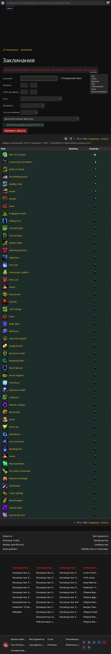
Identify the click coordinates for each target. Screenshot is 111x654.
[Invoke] (5, 191)
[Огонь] (99, 78)
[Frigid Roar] (5, 257)
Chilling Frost (15, 220)
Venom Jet (14, 426)
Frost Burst (14, 382)
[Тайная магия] (99, 86)
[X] (89, 642)
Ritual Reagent (16, 500)
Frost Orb (13, 265)
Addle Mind (14, 323)
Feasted (12, 301)
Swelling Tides (15, 184)
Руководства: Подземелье (46, 582)
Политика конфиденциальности (74, 644)
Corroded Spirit (16, 228)
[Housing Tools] (11, 540)
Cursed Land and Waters (20, 162)
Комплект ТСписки (22, 607)
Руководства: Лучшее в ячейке (70, 577)
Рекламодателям (74, 639)
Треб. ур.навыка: (11, 92)
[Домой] (6, 647)
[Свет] (99, 84)
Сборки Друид (91, 597)
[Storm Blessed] (5, 368)
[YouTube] (104, 642)
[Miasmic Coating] (5, 404)
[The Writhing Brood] (5, 176)
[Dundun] (5, 198)
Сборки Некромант (91, 602)
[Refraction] (5, 331)
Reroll (11, 419)
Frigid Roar (14, 257)
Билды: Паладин (91, 607)
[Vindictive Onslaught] (5, 478)
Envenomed (14, 294)
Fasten (12, 287)
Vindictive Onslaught (18, 478)
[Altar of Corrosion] (5, 154)
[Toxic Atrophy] (5, 235)
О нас (50, 639)
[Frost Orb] (5, 265)
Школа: (93, 72)
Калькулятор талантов (22, 602)
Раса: (5, 98)
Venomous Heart (17, 353)
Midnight (17, 612)
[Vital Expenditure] (5, 463)
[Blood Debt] (5, 412)
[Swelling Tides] (5, 184)
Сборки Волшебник (91, 616)
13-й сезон (89, 577)
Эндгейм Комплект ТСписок (91, 582)
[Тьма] (99, 89)
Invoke (12, 191)
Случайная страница (37, 644)
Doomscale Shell (17, 515)
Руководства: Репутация (46, 597)
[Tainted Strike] (5, 507)
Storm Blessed (16, 368)
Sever (11, 206)
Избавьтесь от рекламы (94, 549)
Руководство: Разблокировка (70, 572)
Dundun (12, 198)
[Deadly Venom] (5, 346)
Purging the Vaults (17, 213)
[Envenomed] (5, 294)
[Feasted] (5, 301)
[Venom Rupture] (5, 375)
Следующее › (94, 138)
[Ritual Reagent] (5, 500)
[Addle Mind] (5, 323)
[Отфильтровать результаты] (71, 138)
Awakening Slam (16, 360)
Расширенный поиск (72, 78)
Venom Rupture (16, 375)
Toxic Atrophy (15, 235)
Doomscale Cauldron (19, 272)
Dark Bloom (14, 434)
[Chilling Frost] (5, 220)
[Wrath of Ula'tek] (5, 169)
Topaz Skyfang (16, 493)
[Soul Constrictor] (5, 441)
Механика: (8, 105)
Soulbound (14, 397)
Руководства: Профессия (22, 592)
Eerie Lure (13, 279)
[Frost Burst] (5, 382)
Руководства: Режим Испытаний (46, 612)
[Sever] (5, 206)
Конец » (105, 138)
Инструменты (100, 536)
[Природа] (99, 81)
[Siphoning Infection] (5, 250)
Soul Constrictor (16, 441)
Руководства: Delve (22, 577)
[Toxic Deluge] (5, 309)
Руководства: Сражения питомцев (46, 602)
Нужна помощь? (19, 639)
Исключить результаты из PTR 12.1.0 (25, 124)
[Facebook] (99, 642)
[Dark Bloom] (5, 434)
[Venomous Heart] (5, 353)
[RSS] (84, 647)
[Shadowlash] (5, 485)
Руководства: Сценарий (46, 607)
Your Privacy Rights (19, 644)
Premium (52, 644)
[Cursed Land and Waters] (5, 162)
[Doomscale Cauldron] (5, 272)
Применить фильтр (15, 130)
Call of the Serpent (17, 338)
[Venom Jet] (5, 427)
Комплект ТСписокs (91, 587)
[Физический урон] (99, 91)
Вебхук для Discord (13, 544)
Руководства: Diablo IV (91, 567)
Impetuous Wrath (17, 390)
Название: (8, 78)
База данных (12, 49)
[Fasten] (5, 287)
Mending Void (15, 449)
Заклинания (26, 49)
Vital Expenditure (16, 463)
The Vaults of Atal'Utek (19, 471)
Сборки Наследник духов (91, 621)
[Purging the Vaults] (5, 213)
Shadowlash (14, 485)
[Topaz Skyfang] (5, 493)
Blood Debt (14, 412)
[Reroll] (5, 419)
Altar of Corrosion (17, 154)
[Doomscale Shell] (5, 515)
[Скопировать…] (66, 138)
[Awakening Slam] (5, 360)
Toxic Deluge (15, 309)
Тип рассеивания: (11, 112)
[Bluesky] (94, 642)
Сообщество (101, 544)
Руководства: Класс (22, 572)
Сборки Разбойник (91, 612)
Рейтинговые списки (46, 621)
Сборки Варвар (91, 592)
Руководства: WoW (22, 567)
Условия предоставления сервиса (19, 650)
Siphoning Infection (18, 250)
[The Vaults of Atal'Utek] (5, 471)
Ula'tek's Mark (15, 243)
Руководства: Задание (46, 592)
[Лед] (99, 76)
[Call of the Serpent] (5, 338)
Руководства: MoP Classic (46, 567)
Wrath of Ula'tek (16, 169)
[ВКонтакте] (89, 647)
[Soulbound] (5, 397)
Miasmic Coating (17, 404)
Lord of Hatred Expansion (91, 572)
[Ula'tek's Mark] (5, 243)
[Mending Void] (5, 449)
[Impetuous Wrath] (5, 390)
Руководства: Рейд (22, 597)
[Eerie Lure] (5, 279)
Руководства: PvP (69, 602)
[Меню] (3, 3)
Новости (7, 536)
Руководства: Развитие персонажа (22, 582)
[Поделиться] (108, 3)
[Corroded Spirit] (5, 228)
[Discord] (84, 642)
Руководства (101, 540)
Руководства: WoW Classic (70, 567)
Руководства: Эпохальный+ (22, 587)
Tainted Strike (15, 507)
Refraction (14, 331)
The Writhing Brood (18, 176)
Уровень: (7, 85)
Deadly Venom (16, 346)
